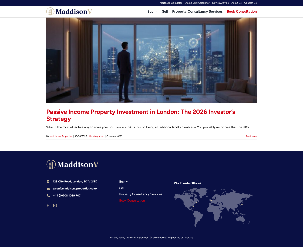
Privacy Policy (117, 237)
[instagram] (55, 205)
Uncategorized (96, 136)
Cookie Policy (158, 237)
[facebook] (48, 205)
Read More (251, 136)
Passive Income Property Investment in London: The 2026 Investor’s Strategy (140, 115)
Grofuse (188, 237)
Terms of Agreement (138, 237)
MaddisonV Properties (60, 136)
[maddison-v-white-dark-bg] (72, 161)
